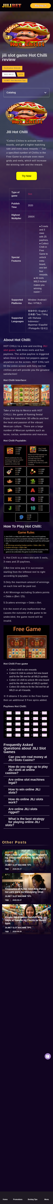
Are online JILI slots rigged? (22, 810)
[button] (45, 93)
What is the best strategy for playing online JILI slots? (24, 822)
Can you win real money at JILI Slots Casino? (27, 758)
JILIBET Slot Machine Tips (15, 81)
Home (5, 1199)
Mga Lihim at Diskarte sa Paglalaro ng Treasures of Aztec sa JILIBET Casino (26, 857)
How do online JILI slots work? (25, 800)
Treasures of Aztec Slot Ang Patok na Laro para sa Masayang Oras (25, 890)
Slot (30, 194)
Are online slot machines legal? (26, 781)
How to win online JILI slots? (24, 791)
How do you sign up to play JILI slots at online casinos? (26, 770)
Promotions (17, 1199)
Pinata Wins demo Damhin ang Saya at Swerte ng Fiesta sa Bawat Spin (25, 920)
